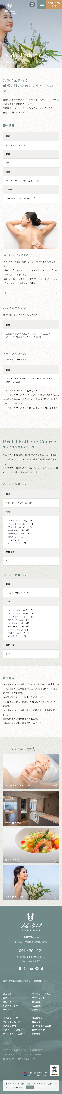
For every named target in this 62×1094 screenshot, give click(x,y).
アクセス (36, 1009)
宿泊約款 (39, 1054)
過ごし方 (7, 993)
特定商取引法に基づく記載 (14, 1050)
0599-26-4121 (31, 951)
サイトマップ (38, 1058)
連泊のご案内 (9, 1025)
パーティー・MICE (41, 993)
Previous (5, 293)
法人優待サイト (39, 1017)
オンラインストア (11, 1021)
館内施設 (36, 1001)
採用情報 (36, 1033)
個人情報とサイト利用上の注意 (16, 1058)
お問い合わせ (38, 1029)
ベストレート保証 (11, 1029)
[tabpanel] (31, 249)
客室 (5, 997)
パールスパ (8, 1009)
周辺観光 (36, 1005)
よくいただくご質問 (41, 1025)
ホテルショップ (10, 1017)
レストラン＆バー (11, 1005)
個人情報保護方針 (36, 1050)
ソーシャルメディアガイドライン (17, 1054)
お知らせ (36, 1021)
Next (57, 293)
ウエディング (38, 997)
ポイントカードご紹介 (14, 1033)
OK (30, 1087)
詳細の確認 (18, 1087)
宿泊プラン (8, 1001)
